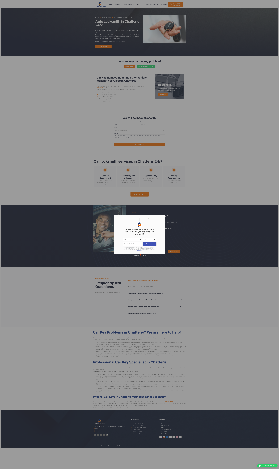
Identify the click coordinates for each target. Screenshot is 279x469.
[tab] (130, 219)
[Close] (164, 216)
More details (139, 250)
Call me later (149, 243)
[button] (267, 465)
